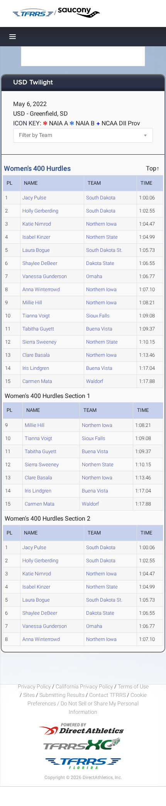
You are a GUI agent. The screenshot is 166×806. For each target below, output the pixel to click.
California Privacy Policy (84, 686)
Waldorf (94, 381)
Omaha (94, 276)
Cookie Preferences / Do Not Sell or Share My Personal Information (87, 703)
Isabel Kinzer (36, 237)
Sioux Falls (98, 316)
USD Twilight (33, 82)
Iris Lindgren (35, 368)
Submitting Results (62, 695)
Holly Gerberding (40, 211)
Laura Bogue (36, 250)
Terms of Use (133, 686)
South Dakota (100, 198)
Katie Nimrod (36, 224)
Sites (29, 695)
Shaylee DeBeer (39, 263)
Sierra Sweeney (39, 342)
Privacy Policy (34, 686)
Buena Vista (99, 329)
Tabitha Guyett (38, 329)
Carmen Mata (37, 381)
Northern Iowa (101, 224)
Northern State (102, 237)
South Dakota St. (104, 250)
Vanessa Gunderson (44, 276)
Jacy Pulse (34, 198)
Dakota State (100, 263)
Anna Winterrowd (41, 289)
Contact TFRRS (108, 695)
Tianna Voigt (36, 316)
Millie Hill (32, 302)
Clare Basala (36, 355)
